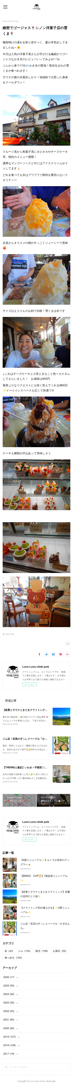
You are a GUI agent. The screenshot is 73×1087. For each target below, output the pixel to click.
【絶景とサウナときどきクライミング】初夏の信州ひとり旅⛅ (38, 710)
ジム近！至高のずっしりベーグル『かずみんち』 (30, 738)
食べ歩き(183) (8, 634)
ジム (24, 951)
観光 (41, 951)
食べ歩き (13, 957)
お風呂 (59, 951)
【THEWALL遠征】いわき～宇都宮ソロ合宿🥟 (29, 767)
